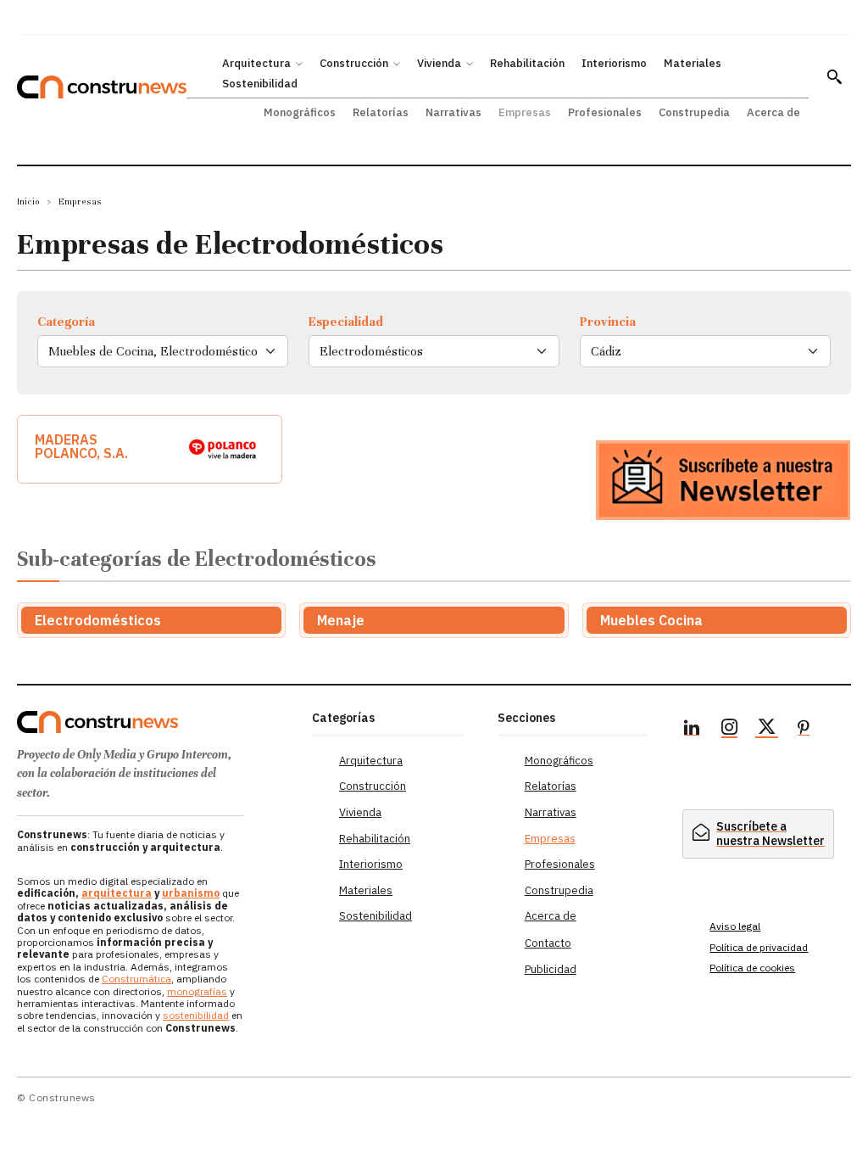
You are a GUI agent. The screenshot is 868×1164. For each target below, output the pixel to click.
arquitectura (116, 893)
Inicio (28, 201)
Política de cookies (752, 967)
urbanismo (191, 893)
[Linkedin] (691, 729)
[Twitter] (766, 729)
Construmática (136, 978)
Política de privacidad (758, 947)
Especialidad (346, 321)
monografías (197, 991)
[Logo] (156, 722)
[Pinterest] (803, 729)
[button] (834, 76)
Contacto (548, 943)
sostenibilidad (196, 1015)
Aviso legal (734, 926)
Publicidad (550, 969)
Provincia (608, 321)
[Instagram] (729, 729)
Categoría (66, 321)
